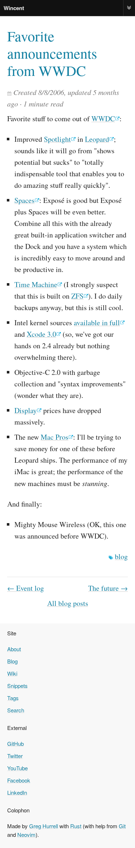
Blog (12, 661)
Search (15, 710)
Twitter (15, 755)
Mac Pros (54, 437)
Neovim (26, 834)
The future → (108, 588)
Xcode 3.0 (41, 334)
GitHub (15, 743)
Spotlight (57, 139)
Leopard (97, 139)
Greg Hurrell (43, 826)
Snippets (17, 685)
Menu (129, 8)
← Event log (25, 588)
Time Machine (35, 284)
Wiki (12, 673)
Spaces (24, 200)
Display (25, 410)
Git (122, 826)
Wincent (14, 8)
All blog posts (67, 603)
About (14, 649)
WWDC (103, 118)
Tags (13, 698)
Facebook (18, 780)
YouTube (17, 768)
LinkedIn (17, 792)
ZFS (77, 296)
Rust (75, 826)
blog (121, 556)
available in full (97, 322)
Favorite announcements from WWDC (52, 53)
